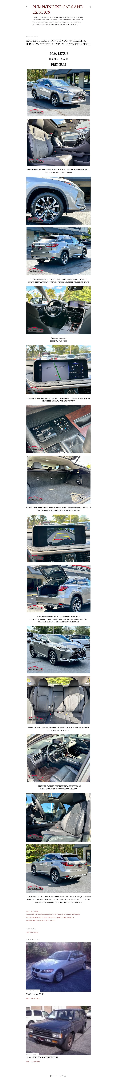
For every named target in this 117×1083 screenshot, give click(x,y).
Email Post (34, 911)
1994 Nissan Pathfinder (42, 1057)
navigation (70, 917)
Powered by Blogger (60, 1076)
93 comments (35, 998)
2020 (32, 914)
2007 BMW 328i (35, 994)
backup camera (63, 914)
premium (47, 920)
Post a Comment (32, 932)
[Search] (90, 6)
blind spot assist (74, 914)
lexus (64, 917)
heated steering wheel (55, 917)
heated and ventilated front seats (36, 917)
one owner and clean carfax (35, 920)
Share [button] (27, 911)
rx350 (53, 920)
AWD (56, 914)
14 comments (35, 1061)
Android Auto (39, 914)
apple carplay (48, 914)
